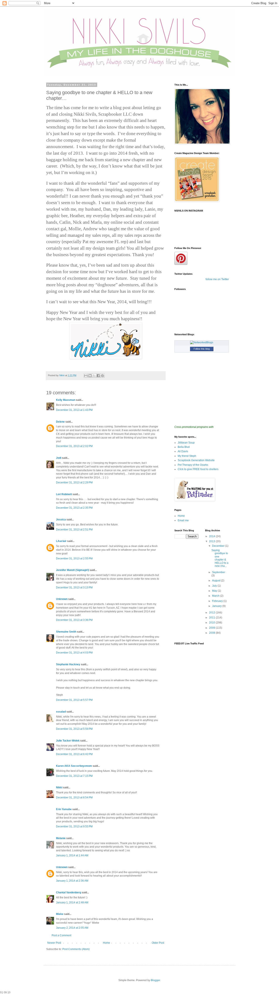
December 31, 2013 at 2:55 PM (74, 558)
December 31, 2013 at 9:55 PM (74, 826)
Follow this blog (202, 348)
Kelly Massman (65, 399)
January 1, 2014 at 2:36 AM (72, 880)
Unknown (62, 599)
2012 (212, 612)
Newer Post (54, 942)
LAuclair (61, 541)
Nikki (59, 787)
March (216, 595)
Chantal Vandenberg (68, 892)
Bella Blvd (184, 447)
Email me (183, 520)
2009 (212, 627)
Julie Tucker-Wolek (68, 740)
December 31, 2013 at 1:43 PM (74, 409)
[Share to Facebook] (98, 375)
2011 (212, 617)
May (215, 590)
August (216, 580)
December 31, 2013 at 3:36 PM (74, 619)
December (218, 545)
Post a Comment (61, 935)
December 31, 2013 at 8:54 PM (74, 797)
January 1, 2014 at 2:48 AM (72, 902)
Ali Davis (183, 451)
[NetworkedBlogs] (201, 342)
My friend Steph (187, 455)
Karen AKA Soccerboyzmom (74, 765)
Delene (60, 421)
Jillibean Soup (186, 442)
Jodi (58, 457)
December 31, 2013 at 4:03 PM (74, 652)
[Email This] (86, 375)
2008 (212, 632)
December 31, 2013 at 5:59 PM (74, 728)
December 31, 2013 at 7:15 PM (74, 775)
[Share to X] (94, 375)
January (217, 606)
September (218, 572)
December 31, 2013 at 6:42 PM (74, 754)
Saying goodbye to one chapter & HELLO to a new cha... (219, 558)
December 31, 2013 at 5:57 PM (74, 699)
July (215, 585)
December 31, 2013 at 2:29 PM (74, 482)
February (217, 601)
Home (106, 942)
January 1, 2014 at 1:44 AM (72, 855)
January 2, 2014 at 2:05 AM (72, 927)
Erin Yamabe (64, 809)
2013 (212, 541)
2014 (212, 536)
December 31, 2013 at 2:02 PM (74, 446)
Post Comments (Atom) (76, 949)
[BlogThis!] (90, 375)
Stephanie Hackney (68, 664)
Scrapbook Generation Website (196, 460)
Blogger (155, 980)
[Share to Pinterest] (102, 375)
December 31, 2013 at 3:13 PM (74, 587)
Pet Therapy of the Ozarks (193, 464)
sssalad (61, 711)
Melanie (61, 838)
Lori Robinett (64, 494)
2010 (212, 622)
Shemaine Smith (66, 631)
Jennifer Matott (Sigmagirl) (72, 570)
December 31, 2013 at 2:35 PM (74, 507)
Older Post (158, 942)
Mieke (59, 914)
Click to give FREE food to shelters (198, 469)
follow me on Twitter (217, 279)
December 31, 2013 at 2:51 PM (74, 529)
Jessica (61, 519)
